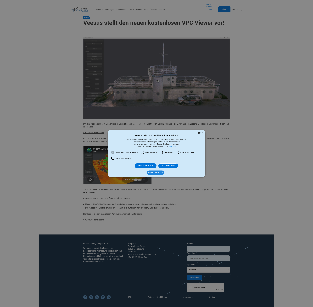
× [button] (203, 133)
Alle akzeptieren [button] (145, 166)
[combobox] (199, 133)
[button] (156, 172)
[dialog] (156, 153)
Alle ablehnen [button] (168, 166)
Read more (172, 146)
